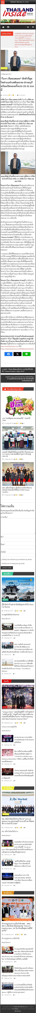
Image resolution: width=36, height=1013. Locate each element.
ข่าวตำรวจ (5, 910)
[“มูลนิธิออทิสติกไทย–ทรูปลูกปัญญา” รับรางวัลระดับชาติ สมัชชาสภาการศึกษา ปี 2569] (7, 853)
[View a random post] (33, 27)
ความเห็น (4, 508)
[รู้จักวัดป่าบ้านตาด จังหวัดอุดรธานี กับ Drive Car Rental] (18, 580)
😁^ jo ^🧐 (19, 414)
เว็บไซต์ (3, 543)
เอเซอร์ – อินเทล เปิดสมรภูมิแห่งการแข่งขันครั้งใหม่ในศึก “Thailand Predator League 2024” (17, 361)
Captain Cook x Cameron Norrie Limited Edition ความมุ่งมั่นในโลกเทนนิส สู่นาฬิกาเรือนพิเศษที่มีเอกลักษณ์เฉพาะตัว (20, 370)
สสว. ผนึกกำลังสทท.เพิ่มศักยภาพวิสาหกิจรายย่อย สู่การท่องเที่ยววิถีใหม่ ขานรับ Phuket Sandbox (17, 481)
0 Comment (22, 86)
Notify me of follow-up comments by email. (17, 551)
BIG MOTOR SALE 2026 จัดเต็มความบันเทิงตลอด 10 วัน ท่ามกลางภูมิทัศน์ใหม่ (24, 730)
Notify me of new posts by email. (13, 555)
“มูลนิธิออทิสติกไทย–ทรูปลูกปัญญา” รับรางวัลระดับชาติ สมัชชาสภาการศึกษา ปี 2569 (23, 36)
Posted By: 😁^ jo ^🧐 (8, 86)
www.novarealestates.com (9, 337)
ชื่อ (2, 528)
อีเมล (3, 536)
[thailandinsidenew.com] (3, 27)
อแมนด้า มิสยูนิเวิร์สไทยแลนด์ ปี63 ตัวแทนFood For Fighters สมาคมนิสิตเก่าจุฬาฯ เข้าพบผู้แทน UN (17, 445)
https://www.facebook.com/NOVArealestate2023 (17, 340)
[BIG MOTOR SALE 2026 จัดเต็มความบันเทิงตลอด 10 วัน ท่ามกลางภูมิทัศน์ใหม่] (7, 729)
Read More (6, 610)
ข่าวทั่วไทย (4, 59)
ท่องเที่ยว (5, 591)
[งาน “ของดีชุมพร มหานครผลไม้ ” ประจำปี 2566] (18, 395)
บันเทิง (4, 698)
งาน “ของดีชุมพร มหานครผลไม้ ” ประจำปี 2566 (16, 410)
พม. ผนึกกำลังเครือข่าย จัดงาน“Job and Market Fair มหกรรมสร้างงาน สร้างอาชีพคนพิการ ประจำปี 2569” (18, 812)
